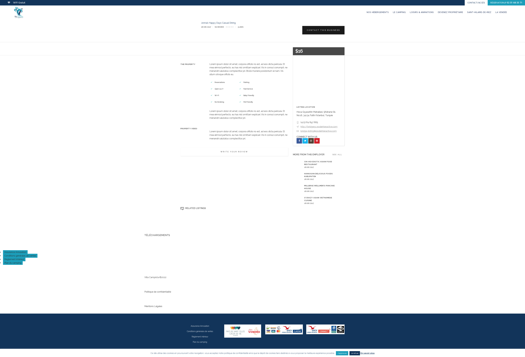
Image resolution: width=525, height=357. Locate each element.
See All (337, 155)
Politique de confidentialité (157, 291)
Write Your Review (234, 152)
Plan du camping (12, 263)
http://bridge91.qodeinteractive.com (319, 126)
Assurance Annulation (15, 252)
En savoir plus (368, 353)
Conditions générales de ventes (20, 255)
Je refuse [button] (354, 353)
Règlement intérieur (14, 259)
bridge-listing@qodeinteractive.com (319, 131)
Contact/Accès (476, 3)
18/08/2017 (206, 27)
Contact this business (323, 30)
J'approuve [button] (342, 353)
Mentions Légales (153, 306)
